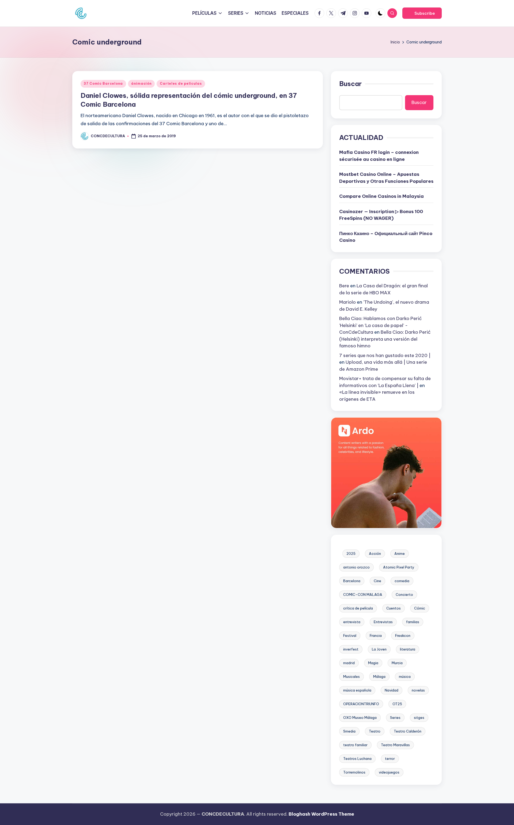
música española (357, 690)
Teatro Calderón (407, 731)
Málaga (379, 676)
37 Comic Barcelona (103, 83)
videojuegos (389, 772)
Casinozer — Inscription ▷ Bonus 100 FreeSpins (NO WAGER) (381, 215)
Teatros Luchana (357, 758)
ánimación (141, 83)
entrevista (351, 622)
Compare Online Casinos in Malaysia (381, 196)
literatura (407, 649)
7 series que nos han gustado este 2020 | (384, 355)
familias (412, 622)
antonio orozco (356, 567)
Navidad (391, 690)
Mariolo (347, 302)
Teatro (374, 731)
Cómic (419, 608)
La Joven (379, 649)
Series (395, 717)
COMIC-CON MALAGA (362, 594)
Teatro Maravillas (395, 745)
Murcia (397, 663)
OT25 (397, 704)
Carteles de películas (181, 83)
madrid (349, 663)
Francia (376, 635)
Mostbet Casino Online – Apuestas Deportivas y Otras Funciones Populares (386, 177)
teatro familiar (355, 745)
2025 (351, 553)
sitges (419, 717)
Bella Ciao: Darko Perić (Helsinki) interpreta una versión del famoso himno (385, 339)
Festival (349, 635)
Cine (377, 581)
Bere (344, 286)
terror (390, 758)
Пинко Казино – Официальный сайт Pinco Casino (385, 237)
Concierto (404, 594)
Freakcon (402, 635)
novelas (418, 690)
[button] (422, 13)
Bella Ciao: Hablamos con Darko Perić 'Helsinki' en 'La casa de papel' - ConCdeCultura (380, 325)
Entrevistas (383, 622)
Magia (373, 663)
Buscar (350, 84)
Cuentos (393, 608)
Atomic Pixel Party (398, 567)
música (405, 676)
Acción (375, 553)
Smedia (349, 731)
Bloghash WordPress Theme (321, 814)
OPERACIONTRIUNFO (361, 704)
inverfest (350, 649)
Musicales (351, 676)
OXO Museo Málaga (360, 717)
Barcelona (351, 581)
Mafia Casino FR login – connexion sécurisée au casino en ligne (379, 155)
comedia (402, 581)
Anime (399, 553)
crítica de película (358, 608)
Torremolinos (354, 772)
